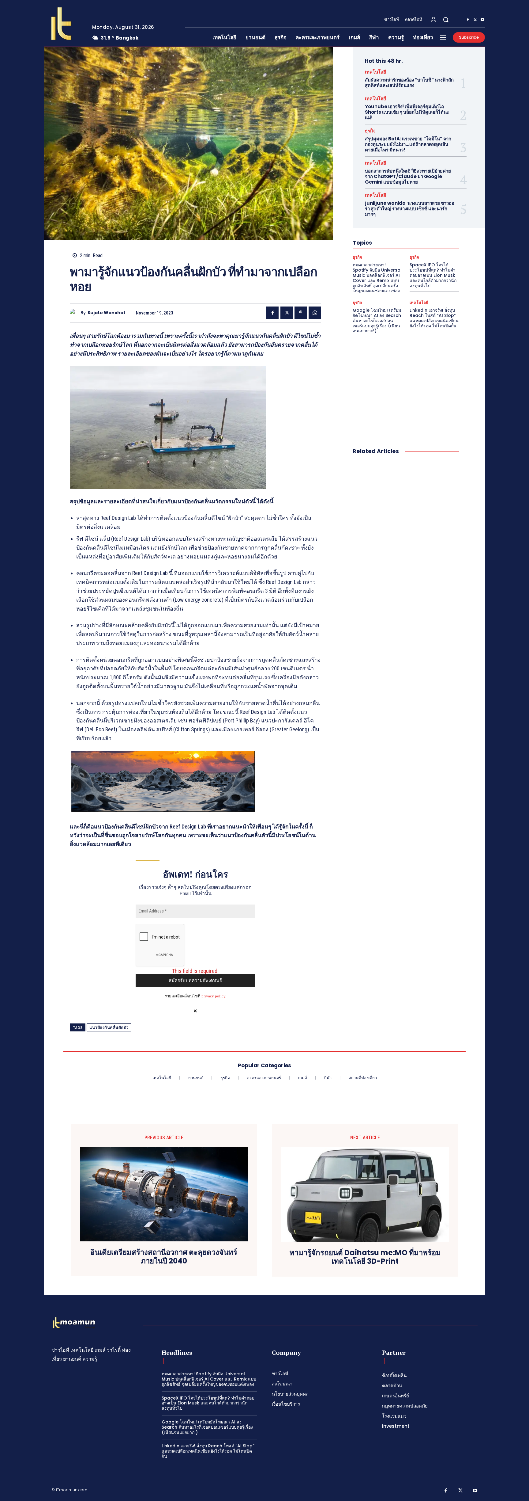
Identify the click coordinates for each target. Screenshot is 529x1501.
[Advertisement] (406, 384)
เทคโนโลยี (375, 72)
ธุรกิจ (370, 130)
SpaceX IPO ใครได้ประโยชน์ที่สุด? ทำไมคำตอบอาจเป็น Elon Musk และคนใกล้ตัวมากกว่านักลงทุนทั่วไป (433, 275)
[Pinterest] (301, 313)
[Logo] (63, 23)
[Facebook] (467, 20)
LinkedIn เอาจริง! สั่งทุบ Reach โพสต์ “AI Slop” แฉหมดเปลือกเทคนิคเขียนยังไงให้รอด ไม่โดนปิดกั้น (434, 318)
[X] (475, 20)
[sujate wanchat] (75, 313)
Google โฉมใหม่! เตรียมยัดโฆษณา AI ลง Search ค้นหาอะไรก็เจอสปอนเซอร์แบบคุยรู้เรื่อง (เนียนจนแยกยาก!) (377, 320)
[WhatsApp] (315, 313)
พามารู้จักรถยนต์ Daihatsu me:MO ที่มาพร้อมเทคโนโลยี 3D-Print (365, 1257)
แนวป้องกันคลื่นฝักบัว (109, 1027)
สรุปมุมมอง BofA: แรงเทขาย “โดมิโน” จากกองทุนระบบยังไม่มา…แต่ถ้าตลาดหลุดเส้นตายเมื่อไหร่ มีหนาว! (408, 144)
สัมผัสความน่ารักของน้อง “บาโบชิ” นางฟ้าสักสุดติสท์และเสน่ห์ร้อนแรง (409, 83)
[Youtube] (482, 20)
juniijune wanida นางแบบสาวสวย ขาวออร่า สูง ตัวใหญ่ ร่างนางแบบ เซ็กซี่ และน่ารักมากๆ (409, 208)
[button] (445, 19)
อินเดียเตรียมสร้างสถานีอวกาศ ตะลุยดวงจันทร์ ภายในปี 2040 (163, 1257)
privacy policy (213, 996)
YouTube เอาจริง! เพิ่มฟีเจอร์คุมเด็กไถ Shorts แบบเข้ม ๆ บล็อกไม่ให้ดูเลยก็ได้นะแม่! (407, 112)
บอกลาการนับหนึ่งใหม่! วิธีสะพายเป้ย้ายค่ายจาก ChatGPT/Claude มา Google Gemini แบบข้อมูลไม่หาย (408, 176)
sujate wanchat (107, 312)
